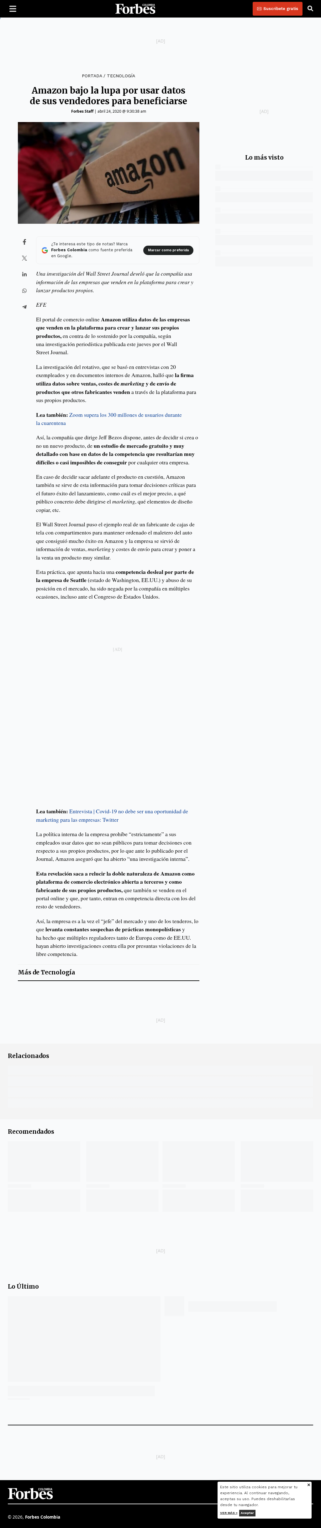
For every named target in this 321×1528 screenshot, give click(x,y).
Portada (92, 75)
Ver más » (229, 1513)
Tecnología (121, 75)
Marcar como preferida (168, 250)
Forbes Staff (82, 111)
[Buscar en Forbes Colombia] (310, 9)
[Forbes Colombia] (135, 9)
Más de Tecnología (46, 972)
